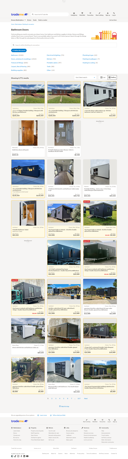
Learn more (43, 415)
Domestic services (88, 433)
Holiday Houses (93, 448)
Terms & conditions (91, 453)
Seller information (106, 440)
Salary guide (69, 440)
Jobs (67, 428)
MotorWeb (56, 448)
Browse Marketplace (17, 20)
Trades (86, 431)
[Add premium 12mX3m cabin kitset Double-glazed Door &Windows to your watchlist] (78, 320)
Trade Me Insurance (16, 448)
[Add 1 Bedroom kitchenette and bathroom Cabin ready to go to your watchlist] (78, 162)
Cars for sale (52, 431)
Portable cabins (52, 63)
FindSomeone (113, 448)
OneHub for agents (36, 437)
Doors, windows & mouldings (21, 59)
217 (79, 398)
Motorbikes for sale (54, 433)
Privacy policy (80, 453)
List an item (113, 20)
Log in (114, 15)
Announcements (105, 433)
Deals (35, 20)
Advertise (72, 453)
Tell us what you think (58, 415)
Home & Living (17, 440)
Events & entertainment (90, 435)
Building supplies (17, 70)
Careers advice (70, 433)
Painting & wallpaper (90, 59)
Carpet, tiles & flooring (19, 66)
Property (33, 428)
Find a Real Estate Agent (37, 440)
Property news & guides (37, 431)
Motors (51, 428)
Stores (29, 20)
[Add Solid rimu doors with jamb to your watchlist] (42, 123)
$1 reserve (16, 437)
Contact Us (114, 453)
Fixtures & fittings (17, 63)
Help (102, 431)
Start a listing (86, 421)
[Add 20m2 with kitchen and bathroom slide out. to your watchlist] (42, 320)
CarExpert (74, 448)
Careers (60, 453)
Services (86, 428)
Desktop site (45, 453)
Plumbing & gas (88, 55)
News (66, 453)
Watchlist (94, 421)
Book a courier (42, 20)
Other (49, 70)
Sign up (108, 15)
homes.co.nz (37, 448)
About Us (53, 453)
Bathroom (14, 55)
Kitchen (49, 59)
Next (86, 398)
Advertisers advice (71, 437)
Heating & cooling (89, 63)
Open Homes (34, 435)
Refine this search (19, 50)
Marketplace (17, 428)
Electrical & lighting (54, 55)
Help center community (107, 442)
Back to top (65, 406)
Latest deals (16, 431)
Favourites (102, 421)
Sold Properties (35, 433)
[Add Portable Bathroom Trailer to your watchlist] (42, 202)
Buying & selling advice (55, 435)
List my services (88, 440)
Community (105, 428)
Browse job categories (72, 431)
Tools (49, 66)
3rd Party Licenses (106, 437)
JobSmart (68, 435)
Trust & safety (105, 435)
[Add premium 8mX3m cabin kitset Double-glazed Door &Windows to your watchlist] (42, 359)
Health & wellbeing (89, 437)
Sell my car (51, 440)
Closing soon (16, 435)
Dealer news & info (53, 437)
